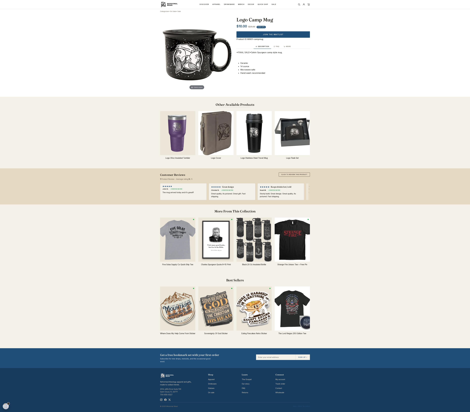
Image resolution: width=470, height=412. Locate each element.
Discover (204, 4)
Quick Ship (263, 4)
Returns (245, 392)
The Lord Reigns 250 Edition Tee (292, 333)
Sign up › (302, 357)
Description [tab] (263, 46)
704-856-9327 (166, 395)
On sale (211, 392)
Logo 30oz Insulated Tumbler (177, 158)
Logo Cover (216, 158)
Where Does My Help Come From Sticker (177, 333)
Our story (245, 384)
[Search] (299, 4)
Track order (280, 384)
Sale (274, 4)
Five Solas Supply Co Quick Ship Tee (177, 264)
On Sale (173, 11)
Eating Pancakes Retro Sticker (254, 333)
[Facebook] (165, 399)
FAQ (243, 388)
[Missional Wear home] (169, 4)
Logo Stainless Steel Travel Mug (254, 158)
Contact (278, 388)
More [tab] (288, 46)
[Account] (304, 4)
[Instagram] (161, 399)
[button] (8, 403)
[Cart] (308, 4)
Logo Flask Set (292, 158)
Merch (241, 4)
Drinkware (229, 4)
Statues (211, 388)
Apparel (216, 4)
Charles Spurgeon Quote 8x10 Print (216, 264)
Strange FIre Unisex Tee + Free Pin (292, 264)
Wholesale (279, 392)
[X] (169, 399)
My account (280, 379)
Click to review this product (294, 174)
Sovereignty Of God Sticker (216, 333)
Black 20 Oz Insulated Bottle (254, 264)
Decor (251, 4)
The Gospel (247, 379)
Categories (164, 11)
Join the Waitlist (273, 34)
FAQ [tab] (277, 46)
